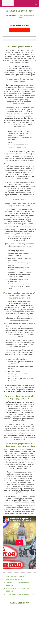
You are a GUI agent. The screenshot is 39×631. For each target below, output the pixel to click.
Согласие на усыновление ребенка (20, 594)
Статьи (14, 16)
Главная (8, 16)
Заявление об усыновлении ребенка (17, 589)
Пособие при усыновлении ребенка (17, 583)
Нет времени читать (19, 30)
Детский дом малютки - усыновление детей (15, 577)
